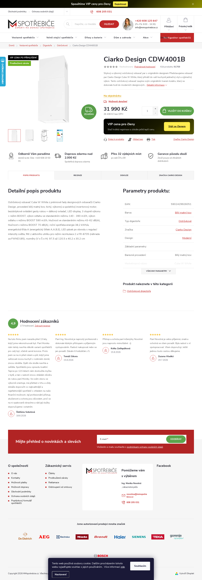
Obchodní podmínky (17, 11)
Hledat (109, 24)
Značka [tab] (170, 175)
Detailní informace (155, 85)
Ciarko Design (183, 229)
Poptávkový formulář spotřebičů (21, 501)
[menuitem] (25, 38)
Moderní (186, 238)
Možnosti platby (19, 482)
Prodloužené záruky (58, 478)
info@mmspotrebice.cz (146, 27)
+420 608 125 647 (146, 20)
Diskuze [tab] (124, 175)
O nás (14, 473)
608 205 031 (133, 502)
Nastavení (60, 574)
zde (123, 567)
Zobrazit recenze (42, 325)
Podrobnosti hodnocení (144, 67)
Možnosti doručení (118, 101)
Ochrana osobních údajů (43, 11)
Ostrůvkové (185, 221)
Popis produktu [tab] (31, 175)
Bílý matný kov (183, 212)
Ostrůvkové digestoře (139, 291)
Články (51, 473)
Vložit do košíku (179, 111)
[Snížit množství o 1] (155, 113)
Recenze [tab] (78, 175)
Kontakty (15, 478)
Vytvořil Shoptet (186, 573)
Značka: (183, 139)
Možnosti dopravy (20, 487)
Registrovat (120, 4)
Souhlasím (140, 566)
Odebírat (176, 439)
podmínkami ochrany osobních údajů (145, 447)
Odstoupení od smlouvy (60, 487)
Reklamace (53, 482)
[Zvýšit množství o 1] (155, 109)
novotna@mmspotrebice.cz (137, 495)
